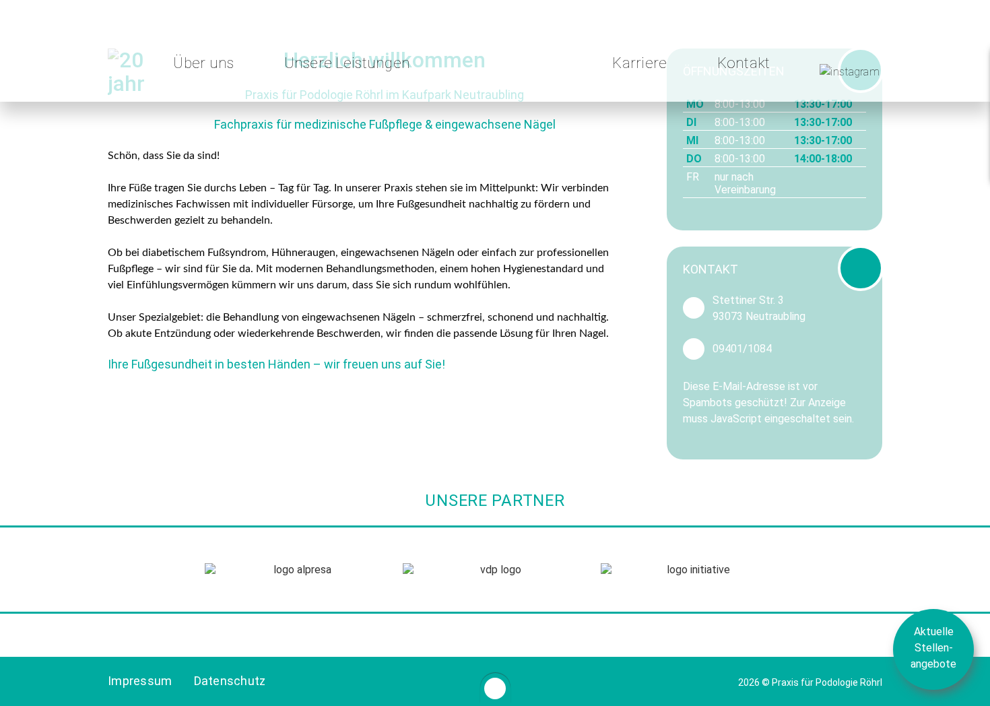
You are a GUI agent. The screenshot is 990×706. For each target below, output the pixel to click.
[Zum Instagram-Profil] (849, 69)
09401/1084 (742, 348)
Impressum (140, 681)
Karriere (639, 63)
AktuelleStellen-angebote (933, 647)
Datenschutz (230, 681)
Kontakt (743, 63)
